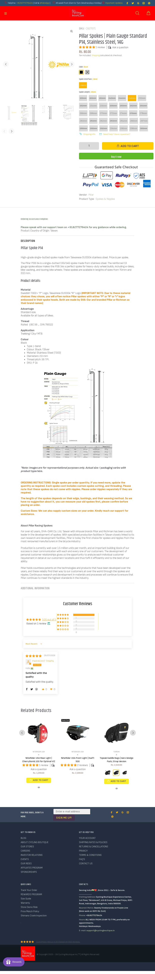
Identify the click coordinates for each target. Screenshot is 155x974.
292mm (103, 128)
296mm (123, 128)
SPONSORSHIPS (29, 872)
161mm (102, 98)
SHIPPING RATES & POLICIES (93, 842)
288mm (83, 128)
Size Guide (26, 898)
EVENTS (25, 859)
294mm (113, 128)
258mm (113, 105)
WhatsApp (45, 3)
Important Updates (114, 3)
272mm (113, 113)
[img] (34, 656)
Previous (6, 64)
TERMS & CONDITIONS (90, 855)
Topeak (116, 752)
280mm (83, 121)
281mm (93, 121)
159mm (83, 98)
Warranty (25, 902)
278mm (143, 113)
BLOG (23, 838)
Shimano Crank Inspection (34, 915)
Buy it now (116, 157)
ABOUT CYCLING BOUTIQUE (34, 842)
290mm (93, 128)
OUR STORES (27, 846)
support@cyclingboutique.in (100, 930)
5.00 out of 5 (49, 619)
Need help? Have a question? (116, 134)
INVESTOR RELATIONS (32, 855)
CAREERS (25, 850)
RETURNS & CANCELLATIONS (93, 846)
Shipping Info (89, 134)
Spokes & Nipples (105, 199)
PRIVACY (83, 850)
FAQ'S (82, 859)
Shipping (96, 55)
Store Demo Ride (29, 907)
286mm (133, 121)
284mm (123, 121)
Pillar (91, 194)
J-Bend (83, 85)
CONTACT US (85, 863)
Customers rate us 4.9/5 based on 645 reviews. (58, 941)
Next (71, 64)
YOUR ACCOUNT (87, 838)
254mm (93, 105)
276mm (133, 113)
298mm (133, 128)
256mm (103, 105)
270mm (103, 113)
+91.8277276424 (24, 3)
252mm (83, 105)
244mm (122, 98)
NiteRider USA (39, 752)
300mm (143, 128)
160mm (92, 98)
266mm (83, 113)
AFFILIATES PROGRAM (32, 867)
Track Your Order (29, 890)
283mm (113, 121)
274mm (123, 113)
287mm (143, 121)
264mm (143, 105)
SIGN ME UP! (64, 817)
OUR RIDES (26, 863)
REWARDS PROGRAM (31, 894)
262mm (133, 105)
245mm (132, 98)
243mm (112, 98)
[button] (87, 47)
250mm (142, 98)
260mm (123, 105)
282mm (103, 121)
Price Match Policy (30, 911)
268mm (93, 113)
